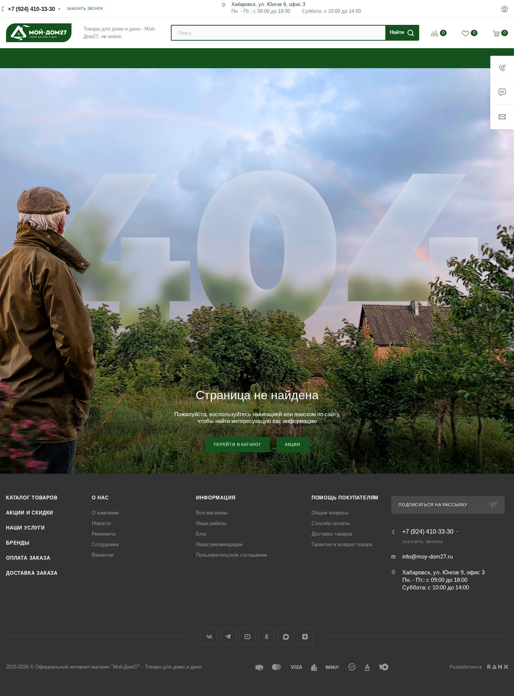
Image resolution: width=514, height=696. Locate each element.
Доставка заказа (32, 573)
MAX (286, 637)
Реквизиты (104, 534)
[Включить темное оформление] (482, 8)
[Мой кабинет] (504, 10)
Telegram (228, 637)
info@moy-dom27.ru (427, 556)
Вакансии (102, 555)
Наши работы (211, 523)
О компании (105, 513)
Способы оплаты (331, 523)
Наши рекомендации (219, 544)
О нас (100, 498)
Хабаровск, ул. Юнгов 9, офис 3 (268, 4)
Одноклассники (267, 637)
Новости (101, 523)
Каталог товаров (32, 498)
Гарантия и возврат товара (342, 544)
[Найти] (401, 33)
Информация (215, 498)
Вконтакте (209, 637)
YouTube (247, 637)
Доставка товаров (332, 534)
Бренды (18, 543)
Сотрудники (105, 544)
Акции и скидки (29, 513)
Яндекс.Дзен (305, 637)
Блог (201, 534)
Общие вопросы (330, 513)
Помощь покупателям (345, 498)
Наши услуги (25, 528)
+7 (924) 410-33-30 (31, 9)
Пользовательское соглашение (231, 555)
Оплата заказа (28, 558)
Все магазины (212, 513)
